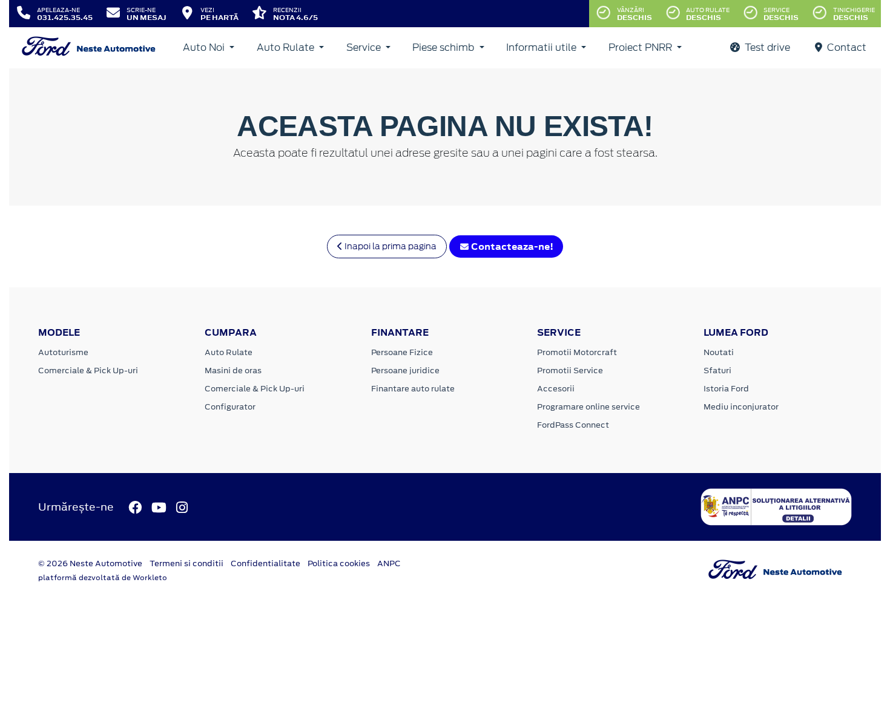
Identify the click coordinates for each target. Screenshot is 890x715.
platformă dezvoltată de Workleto (102, 578)
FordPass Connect (573, 425)
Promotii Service (570, 370)
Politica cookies (339, 563)
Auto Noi (205, 47)
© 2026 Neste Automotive (90, 563)
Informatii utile (542, 47)
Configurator (230, 407)
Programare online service (588, 407)
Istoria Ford (726, 388)
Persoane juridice (405, 370)
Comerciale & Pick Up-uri (88, 370)
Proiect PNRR (641, 47)
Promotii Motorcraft (577, 352)
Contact (845, 47)
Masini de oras (233, 370)
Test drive (766, 47)
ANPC (389, 563)
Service (364, 47)
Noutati (719, 352)
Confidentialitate (265, 563)
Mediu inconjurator (741, 407)
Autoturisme (63, 352)
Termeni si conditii (186, 563)
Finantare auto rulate (413, 388)
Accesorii (556, 388)
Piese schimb (444, 47)
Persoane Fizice (402, 352)
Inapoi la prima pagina (390, 246)
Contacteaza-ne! (511, 246)
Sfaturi (717, 370)
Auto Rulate (287, 47)
